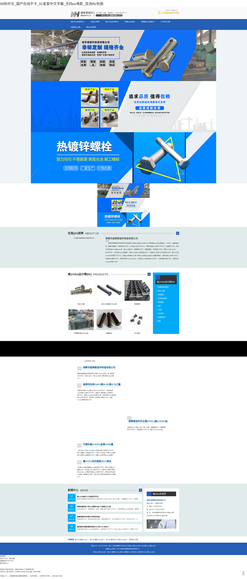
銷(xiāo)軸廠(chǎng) (81, 539)
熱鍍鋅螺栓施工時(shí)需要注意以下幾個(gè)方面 (94, 506)
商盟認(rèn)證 (75, 27)
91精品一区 (3, 576)
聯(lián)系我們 (91, 27)
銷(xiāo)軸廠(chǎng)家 (96, 539)
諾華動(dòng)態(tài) (147, 22)
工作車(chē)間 (165, 22)
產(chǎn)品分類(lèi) (112, 22)
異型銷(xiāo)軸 (133, 539)
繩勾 (159, 321)
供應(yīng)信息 (130, 22)
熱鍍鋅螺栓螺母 (163, 287)
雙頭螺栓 (161, 302)
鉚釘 (159, 306)
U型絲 (160, 310)
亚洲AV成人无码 (57, 576)
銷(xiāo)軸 (161, 291)
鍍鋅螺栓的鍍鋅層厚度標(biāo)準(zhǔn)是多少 (93, 527)
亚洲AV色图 (33, 576)
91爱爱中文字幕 (44, 576)
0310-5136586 (102, 546)
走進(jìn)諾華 (95, 22)
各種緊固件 (161, 317)
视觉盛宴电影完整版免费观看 (18, 576)
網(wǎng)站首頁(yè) (77, 22)
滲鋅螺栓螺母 (162, 298)
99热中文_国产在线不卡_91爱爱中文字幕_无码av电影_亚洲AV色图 (51, 4)
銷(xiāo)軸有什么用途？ (88, 496)
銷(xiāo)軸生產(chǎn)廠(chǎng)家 (116, 539)
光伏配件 (161, 313)
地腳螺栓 (161, 294)
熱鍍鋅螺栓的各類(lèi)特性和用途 (88, 516)
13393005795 (170, 12)
